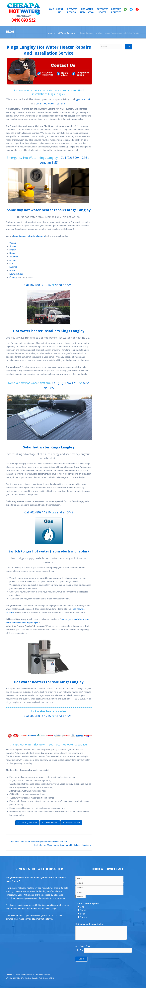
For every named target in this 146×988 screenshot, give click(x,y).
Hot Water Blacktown (66, 33)
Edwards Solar (16, 274)
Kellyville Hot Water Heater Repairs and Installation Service (63, 845)
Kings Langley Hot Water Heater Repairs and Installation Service (49, 50)
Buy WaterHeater (102, 10)
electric (86, 99)
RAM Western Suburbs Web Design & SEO (37, 978)
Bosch (12, 270)
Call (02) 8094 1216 (74, 158)
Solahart (13, 246)
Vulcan (12, 243)
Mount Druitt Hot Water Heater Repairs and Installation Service (36, 841)
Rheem (12, 249)
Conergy (13, 277)
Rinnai (12, 253)
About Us (59, 10)
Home (51, 9)
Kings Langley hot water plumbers (29, 236)
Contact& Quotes (116, 10)
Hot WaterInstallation (87, 10)
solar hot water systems (51, 103)
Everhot (13, 267)
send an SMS (49, 162)
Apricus (13, 260)
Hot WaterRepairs (71, 10)
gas (78, 99)
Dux (11, 263)
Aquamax (13, 256)
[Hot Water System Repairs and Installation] (24, 12)
